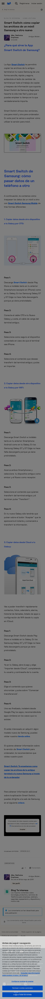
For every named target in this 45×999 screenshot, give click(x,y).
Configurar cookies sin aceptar (23, 981)
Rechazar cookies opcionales (22, 988)
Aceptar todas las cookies (22, 995)
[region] (22, 967)
